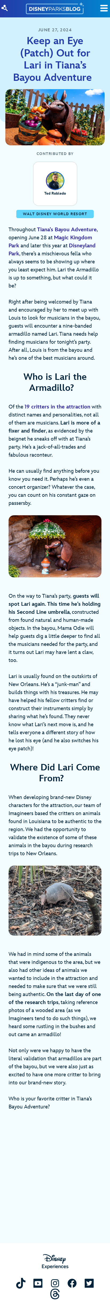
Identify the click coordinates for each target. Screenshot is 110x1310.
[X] (89, 1283)
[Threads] (55, 1293)
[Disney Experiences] (55, 1261)
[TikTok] (20, 1283)
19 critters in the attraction (57, 407)
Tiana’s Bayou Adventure (67, 229)
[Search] (4, 8)
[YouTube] (38, 1283)
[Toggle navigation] (104, 8)
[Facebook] (72, 1283)
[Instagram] (55, 1283)
